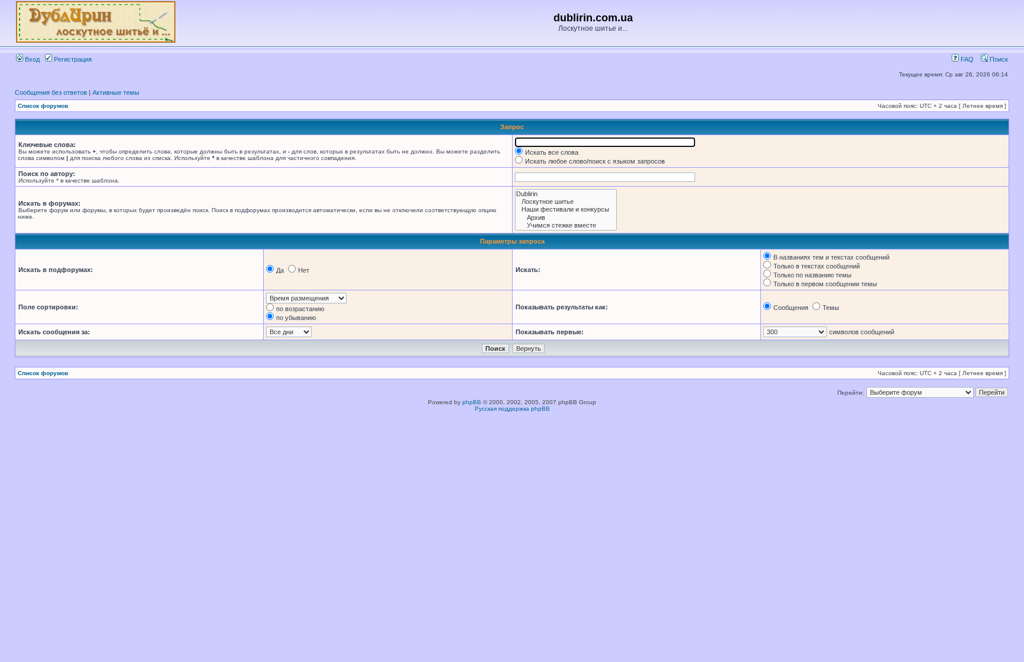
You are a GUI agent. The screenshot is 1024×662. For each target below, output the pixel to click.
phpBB (471, 402)
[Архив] (566, 218)
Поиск (998, 59)
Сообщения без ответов (51, 92)
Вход (31, 59)
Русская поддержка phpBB (512, 408)
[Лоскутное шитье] (566, 202)
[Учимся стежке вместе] (566, 225)
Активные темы (115, 92)
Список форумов (43, 106)
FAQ (966, 59)
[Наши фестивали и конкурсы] (566, 209)
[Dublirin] (566, 194)
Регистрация (72, 59)
